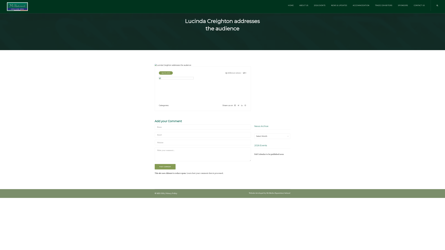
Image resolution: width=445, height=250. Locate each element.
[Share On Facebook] (235, 105)
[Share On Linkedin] (242, 105)
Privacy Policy (171, 193)
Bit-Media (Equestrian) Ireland (278, 193)
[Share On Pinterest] (245, 105)
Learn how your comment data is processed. (205, 173)
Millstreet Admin (234, 73)
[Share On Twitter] (238, 105)
